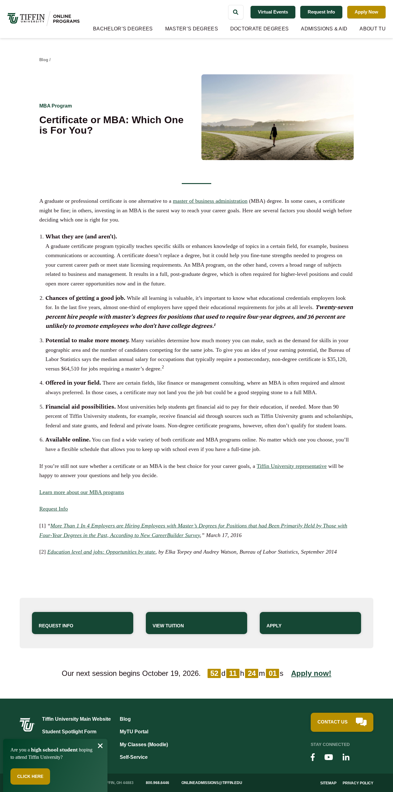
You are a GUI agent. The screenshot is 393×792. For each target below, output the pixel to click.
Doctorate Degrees (259, 28)
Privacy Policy (358, 783)
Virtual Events (273, 11)
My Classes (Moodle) (144, 744)
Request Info (321, 11)
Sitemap (328, 783)
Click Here (30, 776)
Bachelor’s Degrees (123, 28)
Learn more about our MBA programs (81, 492)
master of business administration (210, 201)
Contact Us (332, 721)
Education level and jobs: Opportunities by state (101, 552)
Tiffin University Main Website (76, 719)
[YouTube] (329, 758)
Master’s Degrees (191, 28)
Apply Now (366, 11)
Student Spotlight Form (69, 731)
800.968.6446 (157, 783)
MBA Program (55, 105)
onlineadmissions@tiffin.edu (211, 783)
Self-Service (134, 757)
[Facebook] (313, 758)
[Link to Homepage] (27, 729)
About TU (373, 28)
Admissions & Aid (324, 28)
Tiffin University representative (292, 466)
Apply (274, 625)
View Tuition (168, 625)
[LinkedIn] (346, 758)
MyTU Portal (134, 731)
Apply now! (311, 673)
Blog (43, 59)
